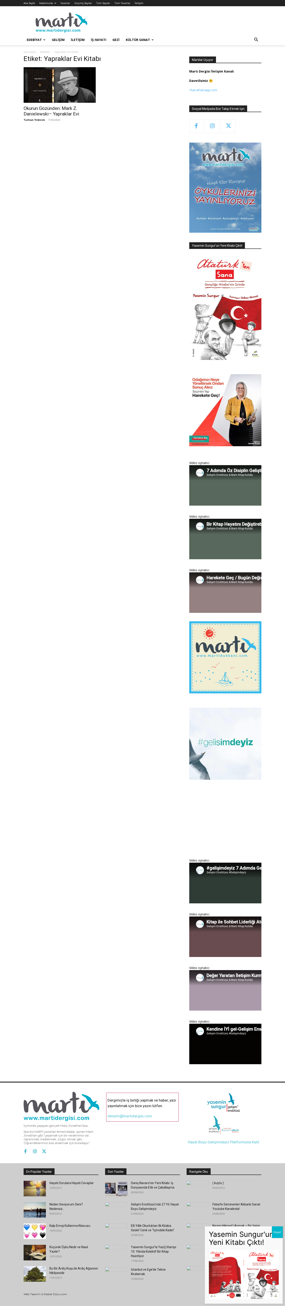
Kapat (277, 1232)
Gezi (116, 40)
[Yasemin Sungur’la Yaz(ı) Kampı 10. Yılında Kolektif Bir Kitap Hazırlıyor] (116, 1252)
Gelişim (58, 40)
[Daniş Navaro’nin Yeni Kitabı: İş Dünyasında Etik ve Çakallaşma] (116, 1188)
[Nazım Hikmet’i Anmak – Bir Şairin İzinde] (198, 1231)
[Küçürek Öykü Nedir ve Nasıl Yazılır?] (35, 1252)
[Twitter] (229, 126)
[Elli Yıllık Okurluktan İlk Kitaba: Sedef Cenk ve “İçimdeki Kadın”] (116, 1231)
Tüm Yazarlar (122, 3)
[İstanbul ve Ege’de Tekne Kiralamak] (116, 1275)
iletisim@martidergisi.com (130, 1116)
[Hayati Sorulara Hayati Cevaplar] (35, 1188)
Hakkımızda (46, 3)
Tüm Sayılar (103, 3)
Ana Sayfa (29, 3)
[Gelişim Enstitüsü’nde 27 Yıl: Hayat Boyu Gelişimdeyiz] (116, 1210)
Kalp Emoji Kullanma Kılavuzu (69, 1225)
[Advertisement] (225, 822)
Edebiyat (34, 40)
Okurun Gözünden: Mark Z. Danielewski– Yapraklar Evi (51, 111)
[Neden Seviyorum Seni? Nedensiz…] (35, 1210)
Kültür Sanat (138, 40)
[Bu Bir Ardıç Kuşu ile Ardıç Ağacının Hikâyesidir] (35, 1274)
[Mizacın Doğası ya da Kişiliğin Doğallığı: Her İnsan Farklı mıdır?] (198, 1274)
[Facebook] (196, 126)
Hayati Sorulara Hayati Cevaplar (71, 1183)
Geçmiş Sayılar (83, 3)
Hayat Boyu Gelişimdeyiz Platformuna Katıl (223, 1142)
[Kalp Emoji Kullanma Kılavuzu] (35, 1231)
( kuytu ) (218, 1183)
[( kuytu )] (198, 1188)
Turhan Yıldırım (34, 119)
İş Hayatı (98, 40)
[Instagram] (213, 126)
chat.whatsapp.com (203, 90)
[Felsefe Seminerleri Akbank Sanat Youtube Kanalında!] (198, 1210)
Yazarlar (65, 3)
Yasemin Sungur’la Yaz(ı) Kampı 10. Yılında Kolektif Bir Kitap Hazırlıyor (153, 1251)
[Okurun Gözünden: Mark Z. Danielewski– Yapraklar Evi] (60, 85)
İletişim (139, 3)
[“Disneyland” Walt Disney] (197, 1252)
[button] (256, 40)
